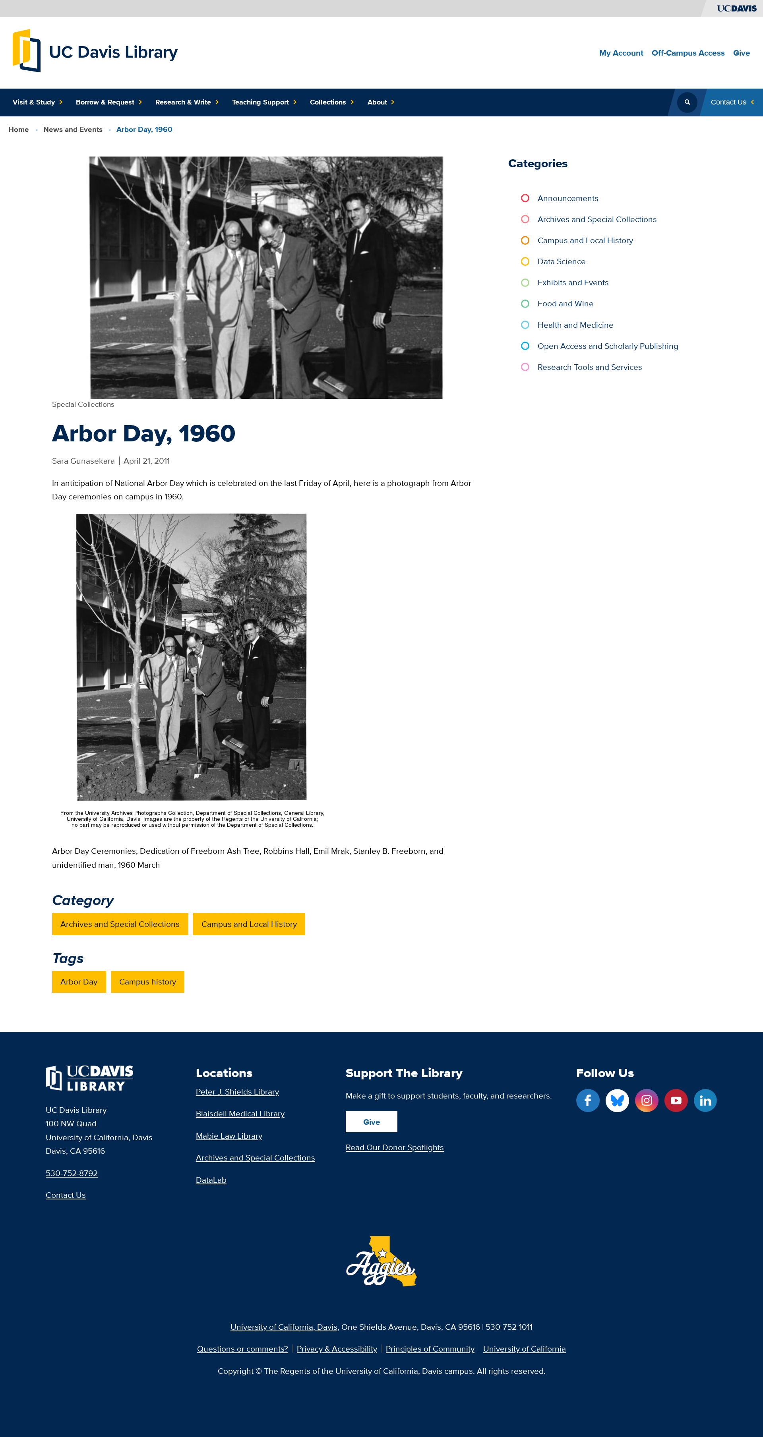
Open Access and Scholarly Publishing (608, 346)
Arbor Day (78, 981)
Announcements (568, 198)
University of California (524, 1348)
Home (18, 129)
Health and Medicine (576, 325)
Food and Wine (566, 303)
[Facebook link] (587, 1100)
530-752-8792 (72, 1173)
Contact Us (66, 1195)
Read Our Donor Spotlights (395, 1147)
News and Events (73, 129)
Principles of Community (430, 1348)
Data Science (562, 261)
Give (371, 1122)
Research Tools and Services (590, 367)
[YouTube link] (675, 1100)
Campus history (147, 981)
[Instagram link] (646, 1100)
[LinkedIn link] (705, 1100)
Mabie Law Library (229, 1135)
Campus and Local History (249, 924)
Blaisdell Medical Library (240, 1113)
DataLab (211, 1180)
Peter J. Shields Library (237, 1091)
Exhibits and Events (573, 282)
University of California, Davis (283, 1327)
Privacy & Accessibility (337, 1348)
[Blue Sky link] (617, 1100)
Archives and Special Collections (120, 924)
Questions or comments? (242, 1348)
